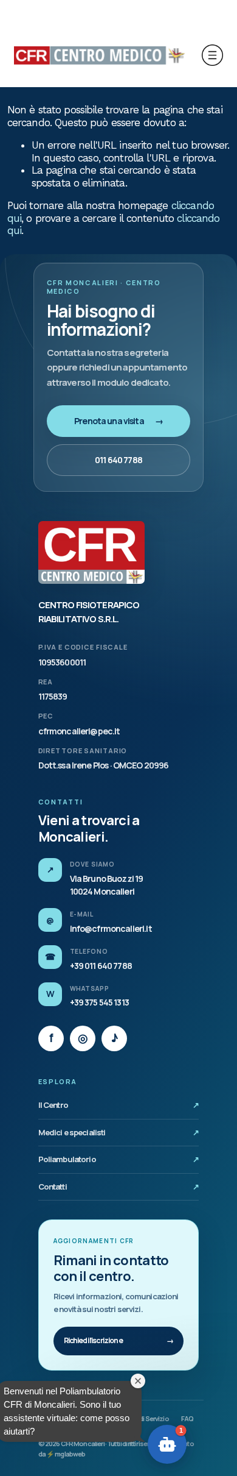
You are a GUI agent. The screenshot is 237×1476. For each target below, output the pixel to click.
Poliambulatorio (118, 1159)
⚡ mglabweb (65, 1453)
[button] (167, 1444)
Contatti (118, 1186)
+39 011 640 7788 (101, 965)
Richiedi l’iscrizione (119, 1340)
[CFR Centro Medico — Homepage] (91, 552)
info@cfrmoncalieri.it (111, 928)
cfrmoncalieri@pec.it (79, 731)
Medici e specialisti (118, 1132)
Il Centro (118, 1104)
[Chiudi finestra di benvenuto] (138, 1381)
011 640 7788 (118, 460)
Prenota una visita (118, 421)
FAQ (187, 1418)
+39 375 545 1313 (99, 1002)
